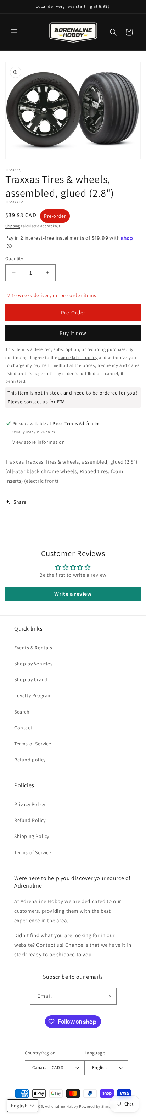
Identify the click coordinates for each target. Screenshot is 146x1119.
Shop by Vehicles (33, 663)
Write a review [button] (72, 594)
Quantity (14, 259)
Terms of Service (32, 743)
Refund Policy (30, 820)
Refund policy (30, 759)
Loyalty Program (33, 695)
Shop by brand (31, 679)
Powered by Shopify (97, 1106)
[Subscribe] (108, 996)
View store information (38, 442)
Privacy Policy (29, 804)
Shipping (12, 226)
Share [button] (20, 502)
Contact (23, 727)
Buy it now (73, 333)
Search (22, 712)
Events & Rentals (33, 647)
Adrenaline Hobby (61, 1106)
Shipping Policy (31, 836)
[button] (14, 32)
